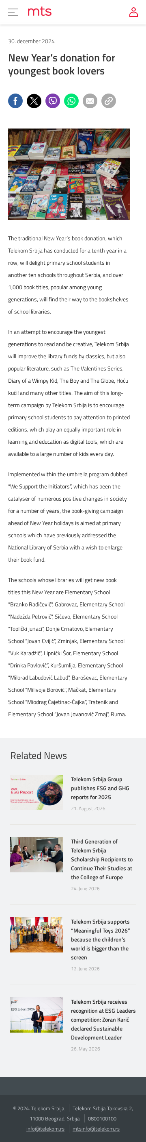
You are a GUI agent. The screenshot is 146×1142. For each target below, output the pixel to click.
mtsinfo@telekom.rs (96, 1129)
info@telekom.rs (45, 1129)
